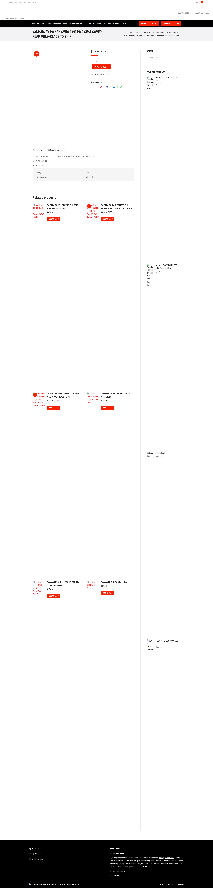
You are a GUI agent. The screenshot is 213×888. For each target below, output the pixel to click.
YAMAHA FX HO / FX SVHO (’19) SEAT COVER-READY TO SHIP (62, 207)
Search (178, 57)
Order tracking (37, 859)
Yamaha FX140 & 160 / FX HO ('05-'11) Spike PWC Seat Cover (63, 584)
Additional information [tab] (56, 150)
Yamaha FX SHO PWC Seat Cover (115, 582)
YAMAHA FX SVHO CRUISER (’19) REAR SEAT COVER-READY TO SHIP (63, 395)
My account (36, 854)
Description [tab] (37, 150)
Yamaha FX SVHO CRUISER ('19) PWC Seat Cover (116, 395)
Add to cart (101, 66)
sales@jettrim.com (166, 858)
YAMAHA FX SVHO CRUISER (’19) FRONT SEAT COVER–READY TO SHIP (116, 207)
